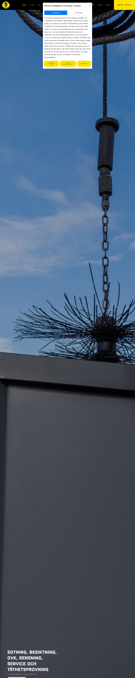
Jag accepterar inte (51, 64)
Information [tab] (56, 13)
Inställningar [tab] (79, 13)
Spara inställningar (67, 64)
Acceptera (84, 63)
